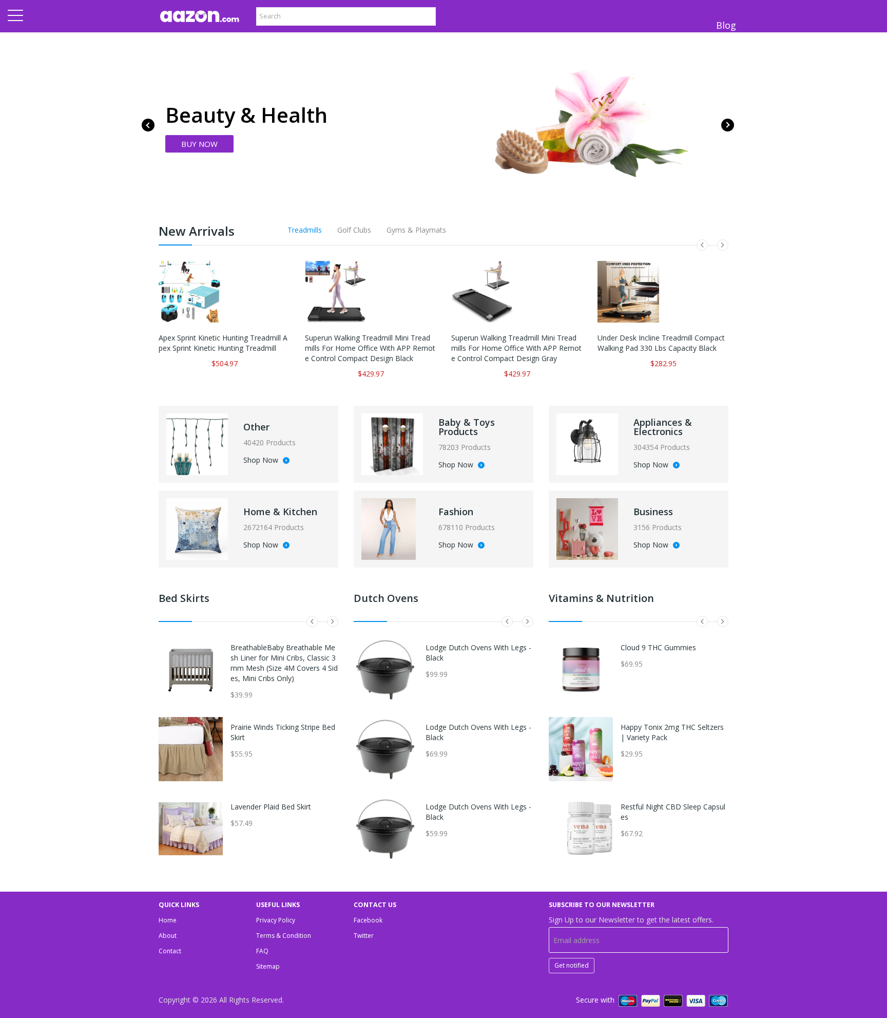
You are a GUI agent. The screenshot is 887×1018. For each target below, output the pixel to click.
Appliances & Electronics (662, 427)
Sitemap (268, 966)
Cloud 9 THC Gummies (658, 647)
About (168, 935)
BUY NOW (199, 144)
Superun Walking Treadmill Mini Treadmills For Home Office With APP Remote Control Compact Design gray (516, 348)
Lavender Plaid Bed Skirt (270, 807)
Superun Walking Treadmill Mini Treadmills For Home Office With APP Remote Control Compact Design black (370, 348)
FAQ (262, 951)
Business (653, 511)
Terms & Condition (283, 935)
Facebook (368, 920)
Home (168, 920)
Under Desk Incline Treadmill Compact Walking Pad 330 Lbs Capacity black (661, 343)
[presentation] (148, 125)
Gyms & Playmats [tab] (416, 230)
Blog (726, 25)
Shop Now (261, 461)
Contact (170, 951)
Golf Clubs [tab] (354, 230)
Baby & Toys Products (466, 427)
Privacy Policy (275, 920)
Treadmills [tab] (304, 230)
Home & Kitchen (280, 511)
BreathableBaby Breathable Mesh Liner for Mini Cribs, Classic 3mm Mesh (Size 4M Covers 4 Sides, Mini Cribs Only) (284, 663)
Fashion (455, 511)
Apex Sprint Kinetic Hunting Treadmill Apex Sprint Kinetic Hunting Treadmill (223, 343)
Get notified (571, 965)
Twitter (364, 935)
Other (256, 427)
